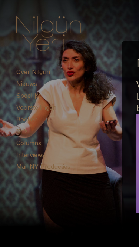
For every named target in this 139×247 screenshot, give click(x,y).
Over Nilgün (33, 72)
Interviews (30, 154)
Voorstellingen (36, 107)
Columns (28, 143)
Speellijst (28, 95)
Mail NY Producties (43, 166)
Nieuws (26, 83)
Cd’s (22, 131)
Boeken (27, 119)
